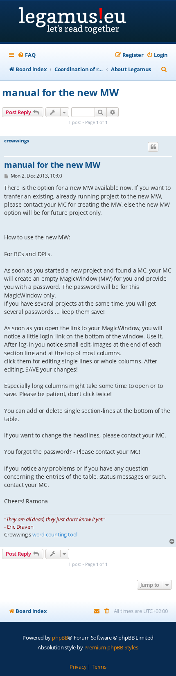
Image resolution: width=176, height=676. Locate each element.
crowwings (16, 141)
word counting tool (54, 534)
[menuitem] (26, 55)
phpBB (60, 637)
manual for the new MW (60, 92)
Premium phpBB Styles (111, 647)
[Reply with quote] (153, 147)
